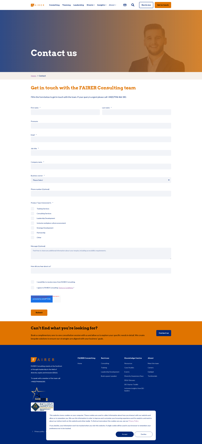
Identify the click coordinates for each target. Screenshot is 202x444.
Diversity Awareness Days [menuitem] (134, 376)
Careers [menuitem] (151, 368)
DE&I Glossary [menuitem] (129, 380)
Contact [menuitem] (151, 372)
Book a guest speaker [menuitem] (109, 376)
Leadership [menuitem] (78, 5)
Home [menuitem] (80, 363)
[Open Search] (133, 5)
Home (33, 76)
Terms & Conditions (65, 288)
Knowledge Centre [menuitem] (133, 358)
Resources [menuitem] (128, 363)
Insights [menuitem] (101, 5)
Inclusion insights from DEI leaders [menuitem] (134, 389)
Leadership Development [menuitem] (110, 372)
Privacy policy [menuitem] (39, 431)
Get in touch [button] (163, 5)
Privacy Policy (134, 421)
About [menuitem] (112, 5)
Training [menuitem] (66, 5)
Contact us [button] (164, 333)
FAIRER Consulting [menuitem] (86, 358)
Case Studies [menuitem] (129, 368)
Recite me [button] (146, 5)
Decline (143, 434)
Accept (124, 434)
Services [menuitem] (105, 358)
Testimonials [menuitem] (152, 376)
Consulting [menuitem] (54, 5)
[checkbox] (101, 223)
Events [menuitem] (90, 5)
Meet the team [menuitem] (153, 363)
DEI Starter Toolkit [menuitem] (131, 384)
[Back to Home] (37, 4)
